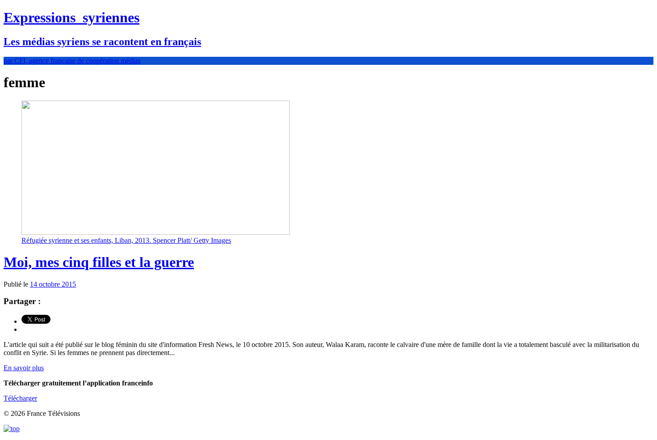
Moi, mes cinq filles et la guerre (99, 262)
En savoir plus (24, 368)
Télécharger (20, 398)
